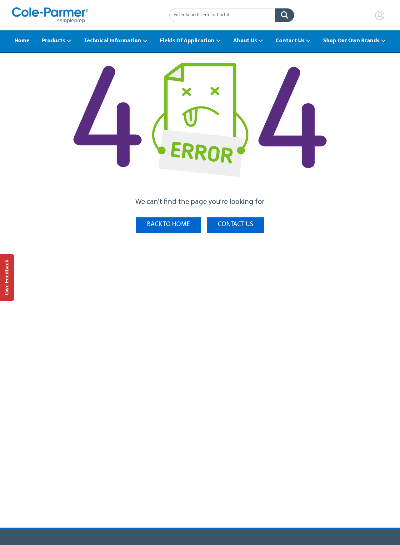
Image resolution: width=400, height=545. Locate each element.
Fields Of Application (187, 41)
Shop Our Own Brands (351, 41)
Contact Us (290, 41)
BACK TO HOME (168, 224)
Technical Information (112, 41)
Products (53, 41)
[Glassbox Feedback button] (7, 277)
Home (21, 41)
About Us (245, 41)
